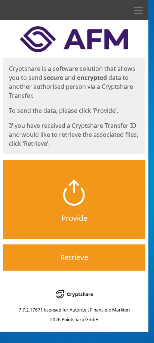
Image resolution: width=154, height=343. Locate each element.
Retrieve (74, 257)
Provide (74, 218)
